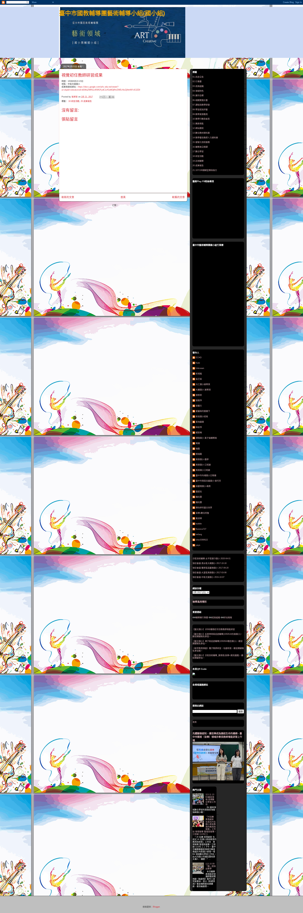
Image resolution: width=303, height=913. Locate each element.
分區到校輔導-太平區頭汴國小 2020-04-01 (212, 558)
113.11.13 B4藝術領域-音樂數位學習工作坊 (210, 799)
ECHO (199, 357)
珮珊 (198, 443)
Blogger (156, 907)
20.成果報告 (86, 101)
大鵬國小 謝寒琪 (203, 389)
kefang (199, 534)
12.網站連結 (198, 128)
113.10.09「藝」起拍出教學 (210, 866)
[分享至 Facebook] (110, 97)
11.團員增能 (198, 123)
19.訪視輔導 (198, 161)
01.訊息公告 (198, 77)
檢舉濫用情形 (200, 601)
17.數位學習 (198, 151)
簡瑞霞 (199, 454)
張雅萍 (199, 400)
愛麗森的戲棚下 (203, 411)
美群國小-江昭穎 (203, 465)
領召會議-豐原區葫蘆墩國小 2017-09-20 (211, 568)
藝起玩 (199, 491)
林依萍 (199, 427)
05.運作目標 (198, 95)
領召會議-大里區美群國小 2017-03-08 (209, 572)
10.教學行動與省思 (201, 119)
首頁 (123, 197)
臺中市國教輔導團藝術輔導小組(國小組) (112, 13)
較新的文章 (68, 197)
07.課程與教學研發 (201, 105)
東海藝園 (200, 422)
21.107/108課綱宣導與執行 (205, 170)
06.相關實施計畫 (200, 100)
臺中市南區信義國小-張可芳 (208, 481)
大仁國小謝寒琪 (203, 384)
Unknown (200, 368)
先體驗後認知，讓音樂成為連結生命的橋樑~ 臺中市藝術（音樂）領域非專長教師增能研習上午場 (217, 737)
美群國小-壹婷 (202, 459)
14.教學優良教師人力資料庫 (205, 137)
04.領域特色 (198, 91)
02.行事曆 (197, 81)
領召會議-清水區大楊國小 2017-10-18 (209, 563)
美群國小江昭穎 (203, 470)
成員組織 (216, 617)
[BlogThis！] (104, 97)
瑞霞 (198, 448)
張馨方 (199, 406)
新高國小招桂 (202, 416)
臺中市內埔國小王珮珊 (206, 475)
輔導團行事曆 (202, 617)
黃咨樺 (199, 518)
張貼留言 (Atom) (126, 205)
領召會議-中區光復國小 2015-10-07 (208, 577)
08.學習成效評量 (200, 109)
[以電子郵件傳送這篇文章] (101, 97)
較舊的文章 (178, 197)
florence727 (201, 529)
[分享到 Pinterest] (113, 97)
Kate (198, 363)
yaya (198, 545)
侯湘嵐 (199, 373)
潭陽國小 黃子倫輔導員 (206, 438)
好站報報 (228, 617)
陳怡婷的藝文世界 (204, 507)
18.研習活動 (73, 101)
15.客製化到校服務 (201, 142)
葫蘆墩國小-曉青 (203, 486)
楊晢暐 (199, 432)
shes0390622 (202, 540)
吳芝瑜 (199, 379)
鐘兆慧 (199, 497)
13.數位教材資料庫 (201, 133)
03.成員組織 (198, 86)
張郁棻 (199, 395)
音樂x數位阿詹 (202, 513)
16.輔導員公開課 (200, 147)
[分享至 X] (107, 97)
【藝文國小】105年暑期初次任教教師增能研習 (214, 629)
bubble (199, 523)
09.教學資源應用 (200, 114)
